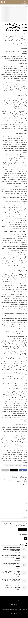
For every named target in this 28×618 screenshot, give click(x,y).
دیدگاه (25, 485)
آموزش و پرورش (18, 465)
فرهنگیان (11, 465)
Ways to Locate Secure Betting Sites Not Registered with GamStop (11, 580)
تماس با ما (7, 600)
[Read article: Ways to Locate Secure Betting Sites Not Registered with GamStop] (24, 581)
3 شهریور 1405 (17, 552)
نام (26, 504)
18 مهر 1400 (24, 33)
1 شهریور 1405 (18, 568)
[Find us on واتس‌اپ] (11, 614)
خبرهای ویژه (17, 600)
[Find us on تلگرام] (14, 614)
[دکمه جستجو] (2, 2)
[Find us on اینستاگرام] (16, 614)
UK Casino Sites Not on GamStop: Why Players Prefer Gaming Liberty (10, 586)
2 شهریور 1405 (17, 560)
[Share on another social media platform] (5, 470)
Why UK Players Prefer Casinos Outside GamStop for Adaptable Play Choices (11, 573)
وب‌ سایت (25, 517)
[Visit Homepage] (24, 2)
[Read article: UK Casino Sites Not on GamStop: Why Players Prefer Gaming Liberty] (24, 587)
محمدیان (6, 465)
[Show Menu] (4, 2)
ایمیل (25, 510)
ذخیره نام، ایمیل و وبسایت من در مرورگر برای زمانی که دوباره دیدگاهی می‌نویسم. (15, 524)
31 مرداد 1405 (18, 582)
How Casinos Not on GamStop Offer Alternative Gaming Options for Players (11, 557)
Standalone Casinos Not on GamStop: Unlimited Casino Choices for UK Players (10, 565)
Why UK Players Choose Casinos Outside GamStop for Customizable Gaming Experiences (11, 549)
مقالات (12, 600)
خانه (22, 600)
